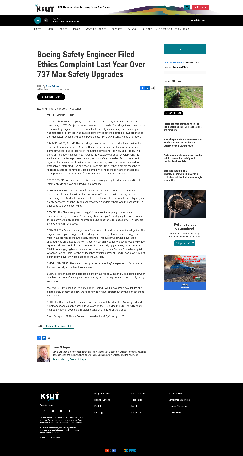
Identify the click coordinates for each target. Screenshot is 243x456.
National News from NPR (58, 326)
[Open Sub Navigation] (44, 29)
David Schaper (53, 86)
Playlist (97, 406)
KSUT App (147, 29)
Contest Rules (175, 413)
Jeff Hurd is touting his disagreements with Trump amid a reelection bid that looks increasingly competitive (183, 175)
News (51, 29)
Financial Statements (178, 406)
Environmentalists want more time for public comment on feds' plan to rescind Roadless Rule (183, 158)
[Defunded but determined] (185, 204)
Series (63, 29)
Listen (38, 29)
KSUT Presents (163, 29)
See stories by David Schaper (70, 359)
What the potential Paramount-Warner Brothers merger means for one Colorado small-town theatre (183, 142)
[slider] (50, 20)
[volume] (46, 20)
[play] (38, 20)
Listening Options (102, 400)
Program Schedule (102, 394)
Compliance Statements (179, 400)
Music (76, 29)
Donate (201, 7)
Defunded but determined (185, 226)
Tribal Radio (182, 29)
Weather (91, 29)
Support (117, 29)
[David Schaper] (43, 353)
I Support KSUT (185, 243)
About (102, 29)
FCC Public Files (175, 394)
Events (132, 29)
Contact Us (136, 413)
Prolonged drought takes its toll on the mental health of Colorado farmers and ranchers (183, 126)
